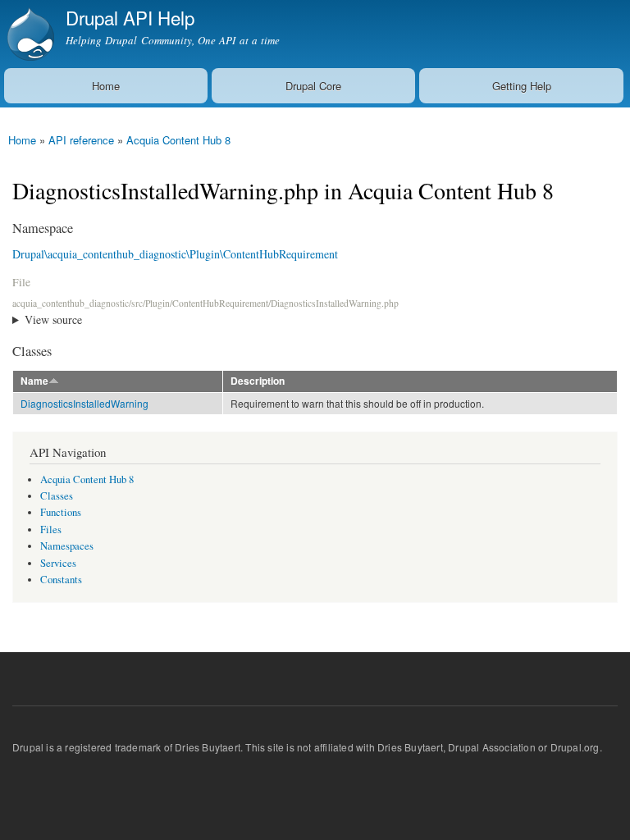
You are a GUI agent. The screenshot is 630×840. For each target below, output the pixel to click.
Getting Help (521, 86)
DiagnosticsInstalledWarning (84, 403)
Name (34, 381)
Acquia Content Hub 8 (178, 140)
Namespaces (67, 546)
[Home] (28, 34)
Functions (60, 512)
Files (51, 529)
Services (58, 563)
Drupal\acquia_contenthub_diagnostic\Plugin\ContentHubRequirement (175, 254)
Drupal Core (313, 86)
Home (106, 86)
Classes (56, 496)
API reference (81, 140)
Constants (61, 580)
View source (53, 319)
